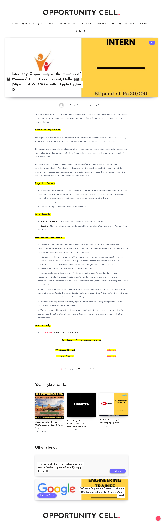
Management (83, 369)
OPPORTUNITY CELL (80, 13)
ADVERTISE (145, 24)
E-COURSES (51, 24)
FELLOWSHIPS (86, 24)
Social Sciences (96, 369)
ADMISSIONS (115, 24)
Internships (67, 369)
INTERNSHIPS (28, 24)
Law (75, 369)
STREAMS (80, 31)
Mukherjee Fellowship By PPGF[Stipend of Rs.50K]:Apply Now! (49, 425)
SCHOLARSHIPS (67, 24)
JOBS (40, 24)
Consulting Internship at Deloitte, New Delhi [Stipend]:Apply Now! (78, 424)
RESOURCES (131, 24)
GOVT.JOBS (101, 24)
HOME (15, 24)
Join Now (111, 350)
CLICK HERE (46, 332)
